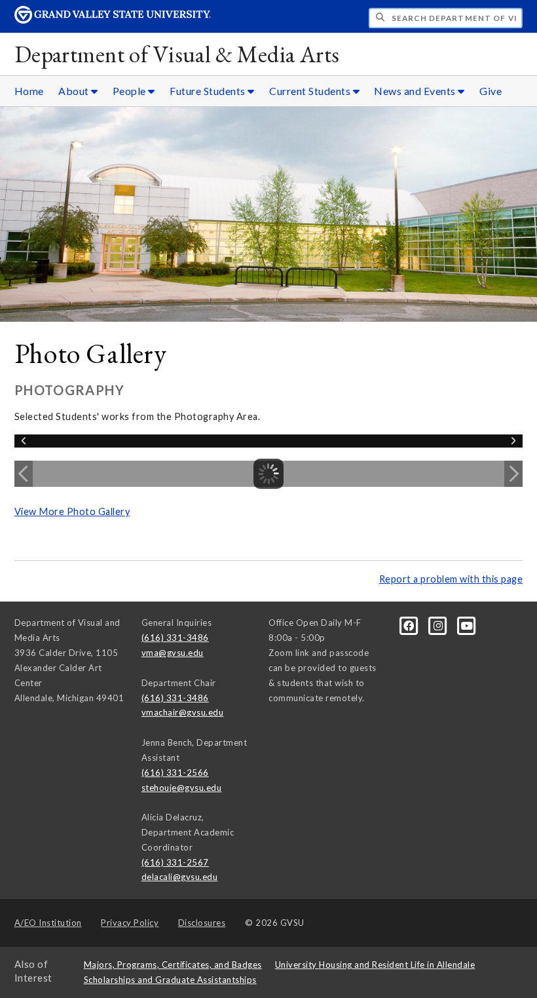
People (131, 91)
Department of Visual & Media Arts (177, 54)
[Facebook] (410, 625)
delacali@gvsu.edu (179, 877)
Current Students (311, 91)
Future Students (209, 91)
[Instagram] (438, 625)
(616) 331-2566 (175, 772)
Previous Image (23, 474)
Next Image (513, 474)
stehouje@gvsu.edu (181, 787)
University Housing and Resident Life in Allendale (375, 964)
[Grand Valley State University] (112, 20)
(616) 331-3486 (175, 637)
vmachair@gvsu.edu (182, 712)
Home (29, 91)
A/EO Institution (48, 922)
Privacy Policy (129, 922)
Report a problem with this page (451, 579)
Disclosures (202, 922)
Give (490, 91)
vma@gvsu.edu (172, 652)
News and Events (416, 91)
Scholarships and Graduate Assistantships (170, 979)
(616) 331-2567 (175, 862)
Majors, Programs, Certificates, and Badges (173, 964)
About (74, 91)
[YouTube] (467, 625)
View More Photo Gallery (72, 511)
